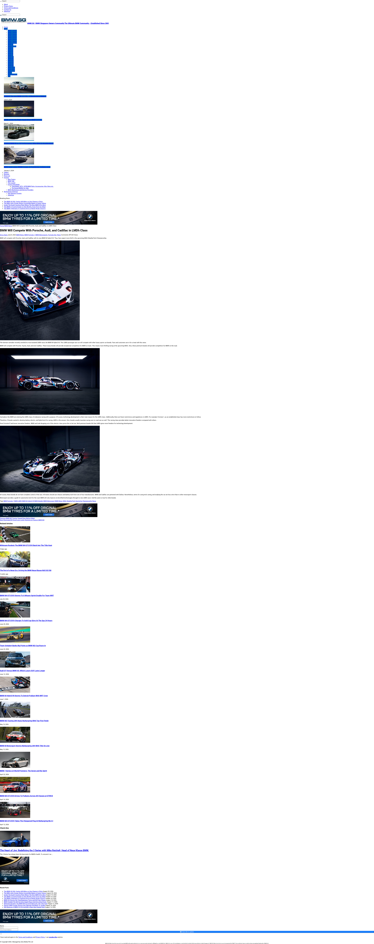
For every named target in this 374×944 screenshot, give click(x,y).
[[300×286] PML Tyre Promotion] (14, 884)
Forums (6, 177)
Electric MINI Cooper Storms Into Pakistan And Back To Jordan (24, 905)
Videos (6, 172)
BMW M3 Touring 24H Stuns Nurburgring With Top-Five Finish (24, 721)
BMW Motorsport (49, 501)
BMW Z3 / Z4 (12, 46)
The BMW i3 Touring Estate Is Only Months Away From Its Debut (25, 207)
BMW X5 (10, 52)
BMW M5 (11, 64)
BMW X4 (10, 50)
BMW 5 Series (12, 37)
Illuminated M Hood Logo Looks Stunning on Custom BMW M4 (22, 520)
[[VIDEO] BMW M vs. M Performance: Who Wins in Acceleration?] (19, 140)
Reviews (6, 174)
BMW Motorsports (41, 235)
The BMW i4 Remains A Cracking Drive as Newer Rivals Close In (24, 208)
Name (2, 926)
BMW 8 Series (12, 43)
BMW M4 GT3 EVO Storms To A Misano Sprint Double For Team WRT (27, 596)
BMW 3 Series (12, 34)
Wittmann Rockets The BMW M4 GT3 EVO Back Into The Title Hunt (26, 545)
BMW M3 (11, 60)
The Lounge (11, 183)
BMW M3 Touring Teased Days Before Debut (17, 518)
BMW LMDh (18, 501)
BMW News (8, 226)
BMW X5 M (11, 67)
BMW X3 (10, 44)
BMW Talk (11, 181)
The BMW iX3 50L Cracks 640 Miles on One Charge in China (23, 201)
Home (6, 27)
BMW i (10, 73)
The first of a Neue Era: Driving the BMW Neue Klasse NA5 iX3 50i (25, 570)
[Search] (1, 1)
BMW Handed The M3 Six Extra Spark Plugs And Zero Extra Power (25, 902)
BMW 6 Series (12, 39)
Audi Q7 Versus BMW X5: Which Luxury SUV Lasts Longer (22, 671)
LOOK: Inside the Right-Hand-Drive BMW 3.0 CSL (23, 120)
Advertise (7, 11)
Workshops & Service (11, 192)
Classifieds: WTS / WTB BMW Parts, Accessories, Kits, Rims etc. (33, 186)
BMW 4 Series (12, 36)
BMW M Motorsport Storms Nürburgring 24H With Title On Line (24, 746)
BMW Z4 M (11, 71)
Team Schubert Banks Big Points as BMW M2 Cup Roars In (23, 646)
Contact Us (7, 10)
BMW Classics (12, 74)
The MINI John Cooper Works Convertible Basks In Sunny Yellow (25, 203)
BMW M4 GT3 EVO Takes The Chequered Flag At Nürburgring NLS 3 (26, 821)
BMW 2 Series (12, 32)
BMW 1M (11, 57)
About (6, 4)
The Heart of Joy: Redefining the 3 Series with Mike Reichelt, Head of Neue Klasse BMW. (44, 850)
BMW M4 (11, 62)
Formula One (52, 235)
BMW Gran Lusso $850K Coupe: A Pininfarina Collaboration (27, 167)
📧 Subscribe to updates (187, 932)
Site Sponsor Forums (15, 193)
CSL (9, 76)
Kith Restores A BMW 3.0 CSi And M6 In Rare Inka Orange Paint (24, 907)
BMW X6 (10, 53)
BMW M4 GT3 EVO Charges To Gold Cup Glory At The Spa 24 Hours (26, 621)
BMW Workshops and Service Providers (20, 190)
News (6, 29)
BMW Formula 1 (29, 235)
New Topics (11, 179)
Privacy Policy (8, 6)
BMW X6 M (11, 69)
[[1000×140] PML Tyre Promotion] (48, 224)
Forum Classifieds (14, 185)
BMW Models (38, 501)
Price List (7, 176)
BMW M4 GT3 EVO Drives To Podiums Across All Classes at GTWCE (26, 796)
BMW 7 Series (12, 41)
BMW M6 (11, 66)
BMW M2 (11, 59)
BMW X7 (10, 55)
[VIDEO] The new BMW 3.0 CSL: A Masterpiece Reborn (25, 96)
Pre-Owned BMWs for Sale (20, 188)
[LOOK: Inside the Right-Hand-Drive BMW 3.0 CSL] (19, 116)
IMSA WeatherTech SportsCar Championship (77, 501)
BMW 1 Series (12, 30)
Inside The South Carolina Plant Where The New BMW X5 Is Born (25, 205)
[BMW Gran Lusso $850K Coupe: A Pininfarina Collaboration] (19, 163)
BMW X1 (10, 48)
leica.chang (4, 235)
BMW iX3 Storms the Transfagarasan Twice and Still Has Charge (25, 900)
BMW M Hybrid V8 (28, 501)
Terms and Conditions (11, 8)
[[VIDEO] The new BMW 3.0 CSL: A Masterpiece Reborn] (19, 93)
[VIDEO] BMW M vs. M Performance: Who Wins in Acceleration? (29, 143)
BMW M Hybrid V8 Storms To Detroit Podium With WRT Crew (24, 696)
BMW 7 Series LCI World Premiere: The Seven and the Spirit (23, 771)
